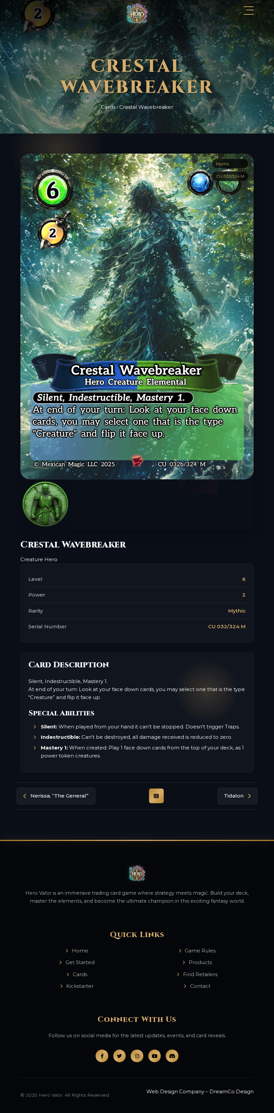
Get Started (80, 962)
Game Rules (200, 950)
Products (200, 962)
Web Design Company (175, 1091)
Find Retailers (200, 974)
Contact (200, 986)
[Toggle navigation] (249, 10)
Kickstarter (80, 986)
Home (80, 950)
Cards (108, 107)
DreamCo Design (232, 1091)
